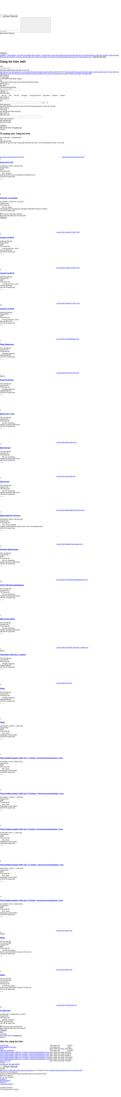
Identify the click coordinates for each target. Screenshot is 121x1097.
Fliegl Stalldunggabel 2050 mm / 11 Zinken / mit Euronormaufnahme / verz (32, 865)
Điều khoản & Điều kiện (8, 1070)
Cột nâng (80, 57)
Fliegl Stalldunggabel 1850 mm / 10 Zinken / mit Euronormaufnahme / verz (32, 794)
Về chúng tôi (4, 1064)
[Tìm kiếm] (36, 25)
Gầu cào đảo (103, 55)
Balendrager (5, 448)
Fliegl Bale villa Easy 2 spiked (13, 655)
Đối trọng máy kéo (66, 55)
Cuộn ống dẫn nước (28, 57)
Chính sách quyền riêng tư (25, 1070)
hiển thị (3, 126)
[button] (60, 43)
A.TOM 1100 (5, 1011)
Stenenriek (4, 482)
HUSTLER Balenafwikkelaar (12, 585)
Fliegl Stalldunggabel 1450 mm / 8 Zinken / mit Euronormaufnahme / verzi (31, 900)
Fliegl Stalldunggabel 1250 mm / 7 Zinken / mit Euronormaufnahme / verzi (31, 758)
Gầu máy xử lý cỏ (78, 55)
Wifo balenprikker (7, 619)
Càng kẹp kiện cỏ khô (91, 55)
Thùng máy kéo (113, 55)
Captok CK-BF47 (7, 238)
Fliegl (2, 688)
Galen (2, 938)
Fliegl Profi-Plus (7, 380)
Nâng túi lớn (39, 57)
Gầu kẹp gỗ (87, 57)
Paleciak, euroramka (9, 198)
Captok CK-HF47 (7, 309)
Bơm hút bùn (11, 57)
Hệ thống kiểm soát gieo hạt (67, 57)
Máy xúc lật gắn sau (50, 57)
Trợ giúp (11, 1064)
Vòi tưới (18, 57)
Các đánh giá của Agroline (57, 1070)
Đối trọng (3, 57)
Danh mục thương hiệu (74, 1070)
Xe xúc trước (55, 55)
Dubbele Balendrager (9, 549)
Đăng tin (3, 217)
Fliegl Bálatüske (7, 344)
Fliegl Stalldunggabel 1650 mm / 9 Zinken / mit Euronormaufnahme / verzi (31, 829)
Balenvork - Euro (7, 414)
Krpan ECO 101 (6, 162)
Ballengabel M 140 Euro (10, 516)
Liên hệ (17, 1064)
